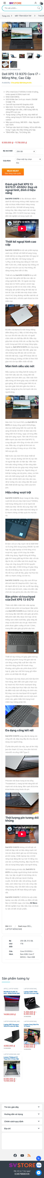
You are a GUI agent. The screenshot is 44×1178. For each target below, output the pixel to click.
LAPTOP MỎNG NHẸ (13, 69)
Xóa (17, 163)
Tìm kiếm (38, 8)
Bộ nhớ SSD (8, 151)
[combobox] (18, 8)
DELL (3, 69)
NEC (18, 1021)
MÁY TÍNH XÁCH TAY (23, 16)
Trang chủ (6, 16)
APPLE (6, 989)
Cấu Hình (7, 161)
